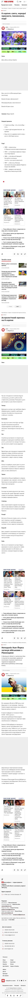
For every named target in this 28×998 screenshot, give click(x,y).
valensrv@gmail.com (7, 906)
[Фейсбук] (17, 981)
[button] (3, 1)
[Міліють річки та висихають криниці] (22, 265)
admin (7, 27)
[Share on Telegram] (17, 995)
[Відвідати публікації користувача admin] (3, 28)
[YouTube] (21, 981)
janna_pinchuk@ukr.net (7, 912)
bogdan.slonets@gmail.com (8, 909)
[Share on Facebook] (7, 995)
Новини (4, 10)
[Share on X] (10, 995)
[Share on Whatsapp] (14, 995)
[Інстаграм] (23, 981)
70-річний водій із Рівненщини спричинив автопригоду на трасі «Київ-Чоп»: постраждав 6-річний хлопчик (9, 286)
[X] (19, 981)
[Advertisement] (14, 77)
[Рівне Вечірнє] (10, 1)
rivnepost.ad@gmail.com (19, 914)
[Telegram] (25, 981)
